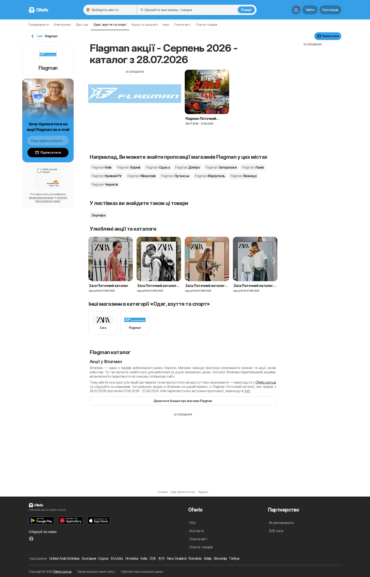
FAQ (192, 523)
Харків (128, 167)
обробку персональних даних (51, 199)
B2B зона (276, 531)
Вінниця (243, 176)
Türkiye (234, 558)
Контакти (196, 531)
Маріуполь (210, 176)
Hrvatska (131, 558)
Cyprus (103, 558)
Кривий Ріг (106, 176)
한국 (161, 558)
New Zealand (176, 558)
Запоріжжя (221, 167)
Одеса (158, 167)
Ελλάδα (117, 558)
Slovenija (220, 558)
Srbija (208, 558)
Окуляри (98, 215)
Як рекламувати (281, 523)
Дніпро (187, 167)
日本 (152, 558)
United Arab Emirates (64, 558)
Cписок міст (182, 24)
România (194, 558)
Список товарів (206, 24)
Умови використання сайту (96, 571)
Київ (101, 167)
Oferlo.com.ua (265, 382)
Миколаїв (141, 176)
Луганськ (175, 176)
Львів (253, 167)
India (143, 558)
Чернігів (104, 184)
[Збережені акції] (296, 9)
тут (247, 391)
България (89, 558)
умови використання (41, 197)
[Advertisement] (134, 104)
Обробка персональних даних (142, 571)
